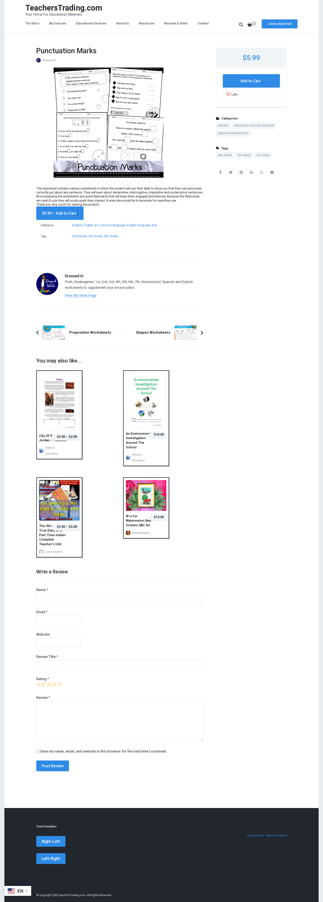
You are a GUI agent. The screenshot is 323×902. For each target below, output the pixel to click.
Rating (42, 679)
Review (43, 698)
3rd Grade (95, 236)
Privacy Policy (255, 835)
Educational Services (91, 23)
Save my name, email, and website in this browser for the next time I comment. (103, 751)
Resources (146, 23)
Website (42, 634)
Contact (203, 23)
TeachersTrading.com (63, 8)
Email (41, 612)
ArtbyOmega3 (141, 532)
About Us (122, 23)
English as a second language (104, 225)
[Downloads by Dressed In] (47, 276)
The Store (32, 23)
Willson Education (51, 450)
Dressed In (49, 60)
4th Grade (111, 236)
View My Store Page (80, 295)
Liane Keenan (53, 551)
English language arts (142, 225)
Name (42, 590)
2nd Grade (79, 236)
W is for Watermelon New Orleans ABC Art (139, 520)
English (77, 225)
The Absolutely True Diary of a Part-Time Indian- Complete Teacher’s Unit (52, 535)
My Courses (57, 23)
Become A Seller (176, 23)
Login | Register (279, 24)
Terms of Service (276, 835)
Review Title (47, 657)
